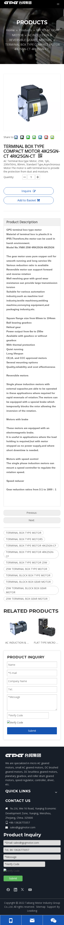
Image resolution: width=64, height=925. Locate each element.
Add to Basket (26, 200)
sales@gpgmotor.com (22, 827)
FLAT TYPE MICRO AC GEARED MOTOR (46, 642)
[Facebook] (8, 889)
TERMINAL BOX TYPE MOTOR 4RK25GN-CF (30, 554)
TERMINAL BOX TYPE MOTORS (24, 539)
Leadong (32, 910)
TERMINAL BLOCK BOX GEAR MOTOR (28, 581)
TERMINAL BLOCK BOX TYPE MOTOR (28, 575)
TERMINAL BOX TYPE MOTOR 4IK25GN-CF (31, 545)
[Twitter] (23, 889)
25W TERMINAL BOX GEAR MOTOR (26, 598)
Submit (32, 730)
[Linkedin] (15, 889)
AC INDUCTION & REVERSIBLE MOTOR (17, 642)
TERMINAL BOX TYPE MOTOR (23, 532)
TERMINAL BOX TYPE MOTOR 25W (26, 562)
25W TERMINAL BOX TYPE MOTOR (26, 569)
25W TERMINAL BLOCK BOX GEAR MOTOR (26, 590)
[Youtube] (30, 889)
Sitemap (41, 906)
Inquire (26, 191)
